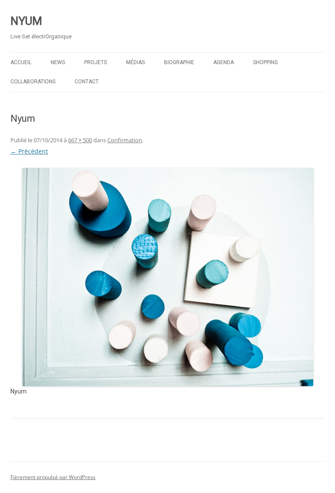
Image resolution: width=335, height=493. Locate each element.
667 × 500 (80, 140)
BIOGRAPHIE (179, 62)
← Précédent (29, 151)
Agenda (223, 62)
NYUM (26, 20)
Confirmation (124, 140)
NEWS (58, 62)
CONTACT (87, 82)
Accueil (20, 62)
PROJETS (95, 62)
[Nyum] (167, 277)
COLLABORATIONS (32, 82)
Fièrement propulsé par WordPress (53, 477)
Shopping (265, 62)
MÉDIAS (135, 62)
